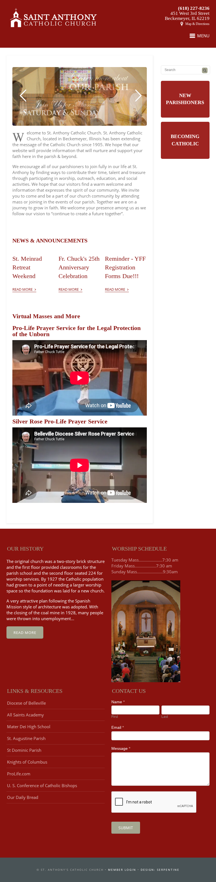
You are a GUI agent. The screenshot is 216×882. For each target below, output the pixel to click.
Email (117, 727)
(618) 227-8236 (194, 8)
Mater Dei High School (28, 726)
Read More (24, 288)
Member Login (122, 870)
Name (118, 702)
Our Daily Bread (22, 797)
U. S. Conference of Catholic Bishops (42, 785)
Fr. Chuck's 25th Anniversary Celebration (79, 267)
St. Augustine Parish (26, 738)
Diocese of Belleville (26, 703)
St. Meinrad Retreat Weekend (27, 267)
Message (120, 748)
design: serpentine (160, 870)
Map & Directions (197, 24)
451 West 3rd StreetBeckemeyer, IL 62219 (187, 16)
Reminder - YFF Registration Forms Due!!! (125, 267)
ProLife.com (18, 773)
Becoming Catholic (185, 140)
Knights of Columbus (27, 762)
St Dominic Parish (24, 750)
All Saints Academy (25, 715)
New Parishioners (185, 99)
